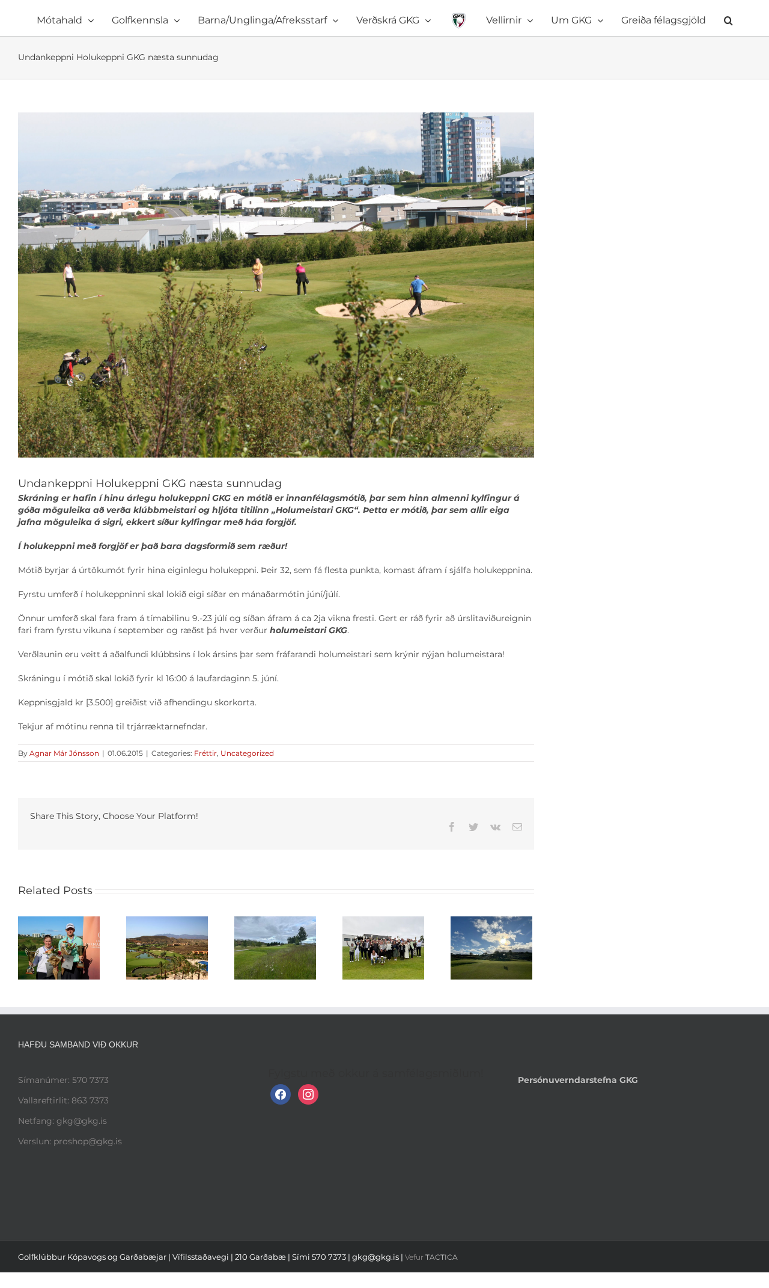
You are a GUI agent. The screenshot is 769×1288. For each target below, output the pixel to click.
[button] (662, 18)
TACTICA (441, 1257)
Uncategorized (247, 753)
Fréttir (205, 753)
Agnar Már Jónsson (64, 753)
